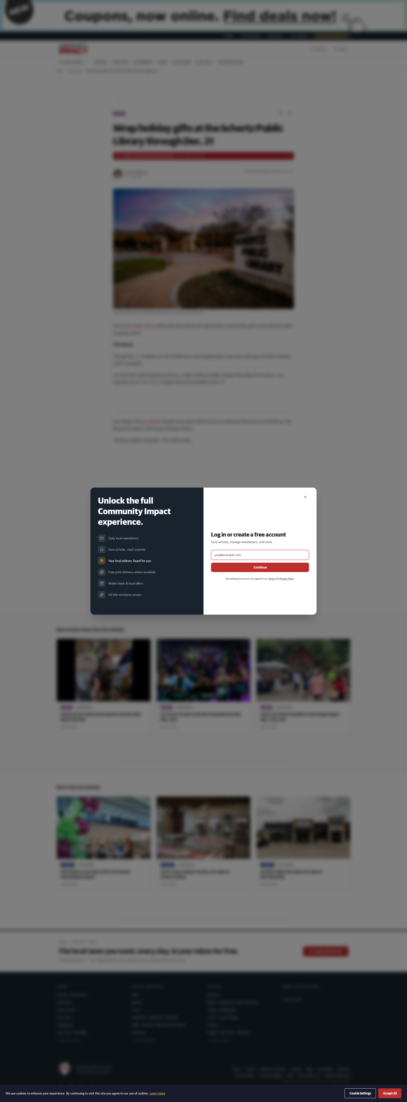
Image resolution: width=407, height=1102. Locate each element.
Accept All (390, 1093)
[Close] (305, 497)
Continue (260, 567)
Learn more (157, 1093)
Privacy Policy (287, 578)
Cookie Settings (360, 1093)
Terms (271, 578)
